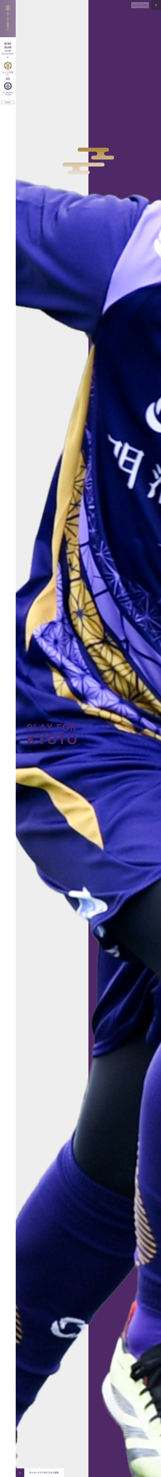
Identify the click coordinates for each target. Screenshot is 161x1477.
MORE (8, 102)
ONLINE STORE (140, 5)
